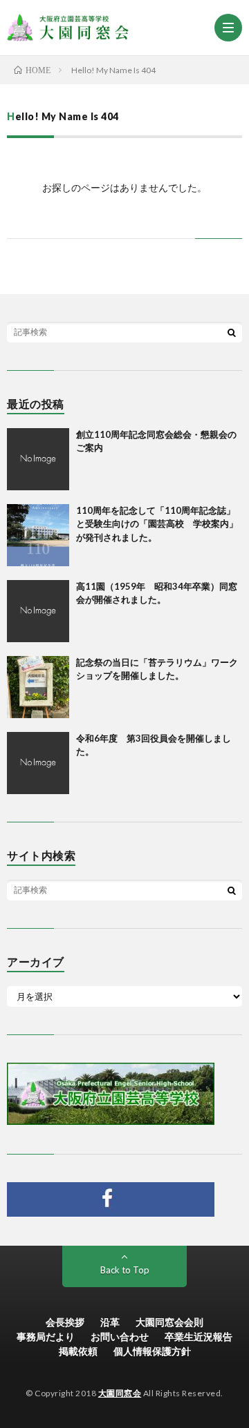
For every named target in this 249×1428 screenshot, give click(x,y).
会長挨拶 (65, 1322)
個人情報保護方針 (152, 1351)
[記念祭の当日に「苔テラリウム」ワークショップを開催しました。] (38, 687)
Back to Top (124, 1269)
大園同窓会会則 (169, 1322)
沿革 (110, 1322)
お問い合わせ (120, 1336)
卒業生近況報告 (198, 1336)
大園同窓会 (120, 1393)
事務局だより (46, 1336)
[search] (231, 332)
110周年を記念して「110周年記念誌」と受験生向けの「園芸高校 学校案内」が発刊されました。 (157, 524)
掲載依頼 (78, 1351)
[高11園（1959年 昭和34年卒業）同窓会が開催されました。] (38, 611)
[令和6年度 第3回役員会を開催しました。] (38, 763)
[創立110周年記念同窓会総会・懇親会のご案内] (38, 459)
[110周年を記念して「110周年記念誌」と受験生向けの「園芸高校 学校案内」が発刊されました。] (38, 535)
